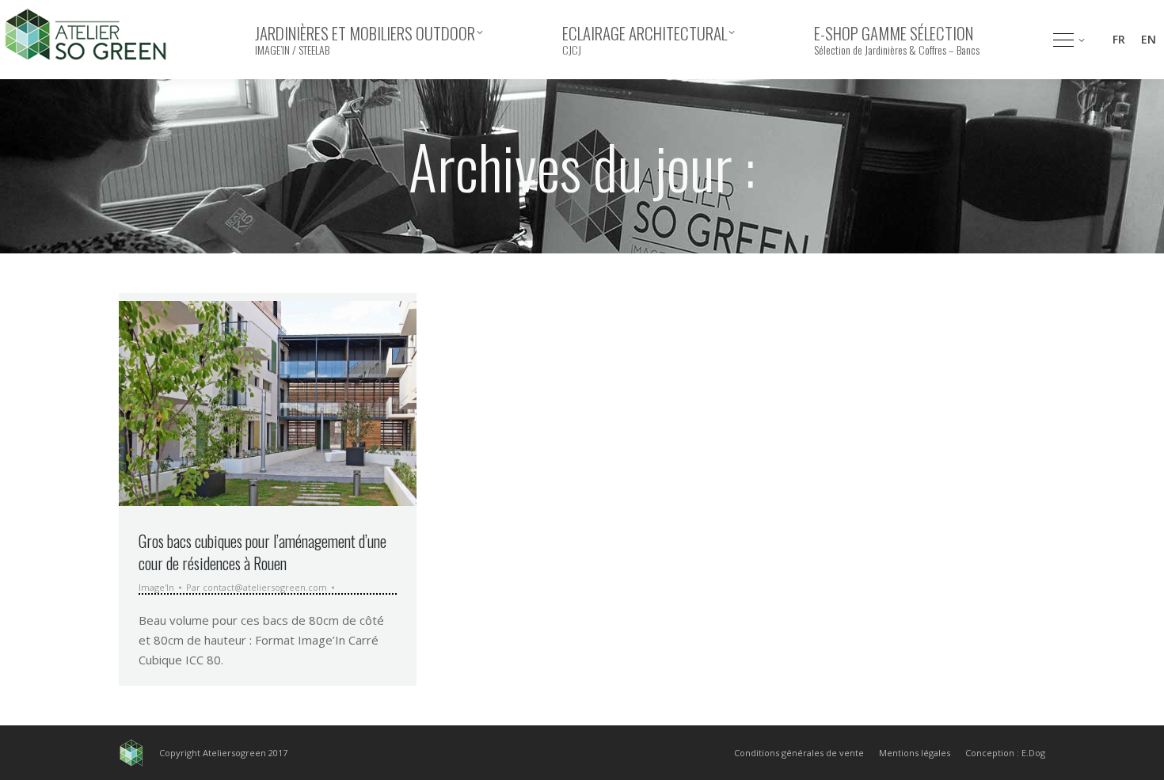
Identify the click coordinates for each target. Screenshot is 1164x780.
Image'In (156, 587)
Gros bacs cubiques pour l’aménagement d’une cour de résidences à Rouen (262, 552)
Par (256, 587)
